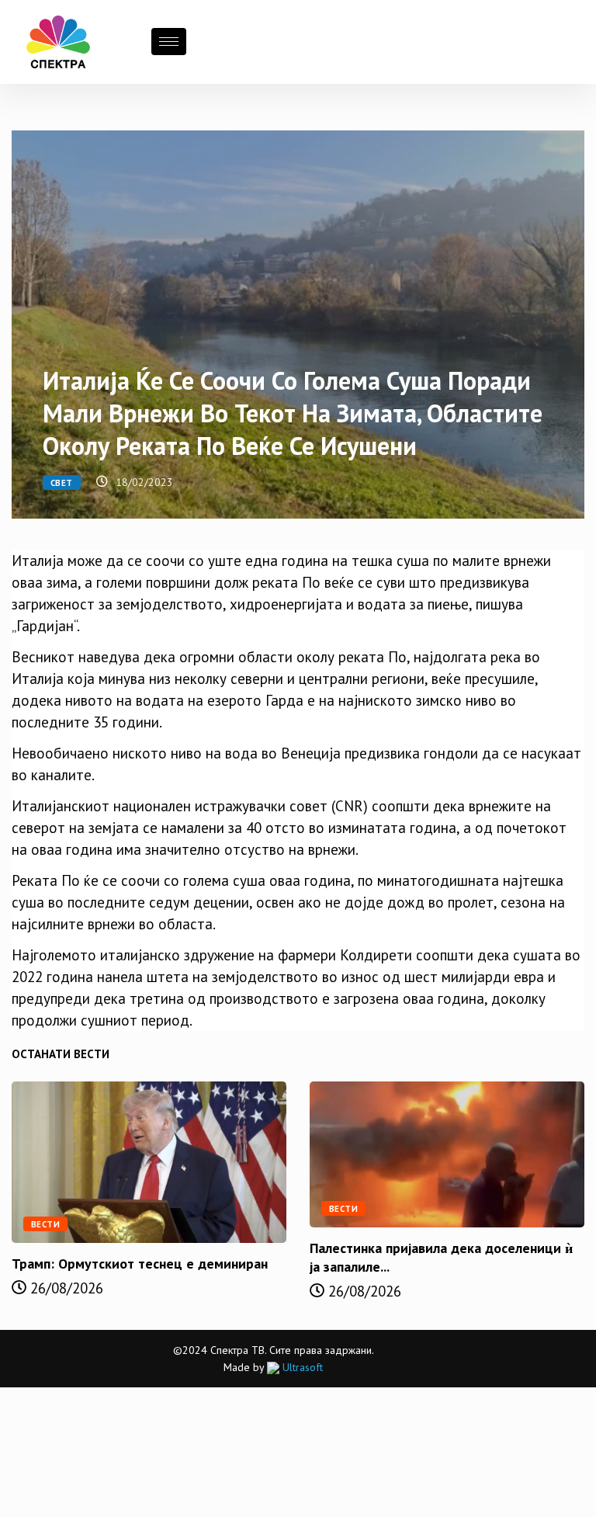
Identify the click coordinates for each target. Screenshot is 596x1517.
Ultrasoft (301, 1367)
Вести (45, 1224)
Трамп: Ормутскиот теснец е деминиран (140, 1263)
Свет (61, 482)
